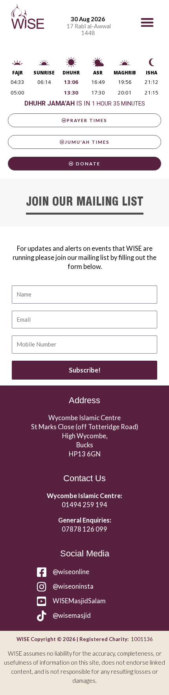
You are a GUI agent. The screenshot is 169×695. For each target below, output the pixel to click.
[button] (147, 22)
